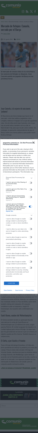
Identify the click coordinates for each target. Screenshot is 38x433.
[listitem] (19, 178)
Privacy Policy (30, 290)
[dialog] (19, 216)
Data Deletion (8, 290)
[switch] (30, 183)
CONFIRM (11, 283)
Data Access (19, 290)
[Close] (34, 143)
